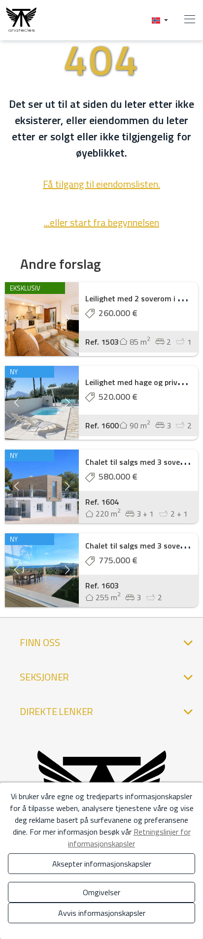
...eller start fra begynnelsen (101, 222)
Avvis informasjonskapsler (101, 913)
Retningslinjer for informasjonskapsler (129, 837)
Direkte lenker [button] (56, 711)
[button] (160, 20)
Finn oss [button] (40, 642)
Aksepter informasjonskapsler (101, 864)
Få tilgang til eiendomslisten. (101, 184)
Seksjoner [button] (44, 676)
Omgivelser (101, 892)
